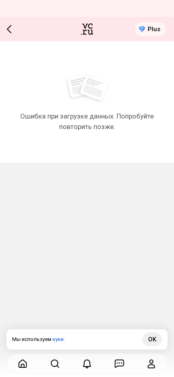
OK (152, 339)
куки (58, 339)
